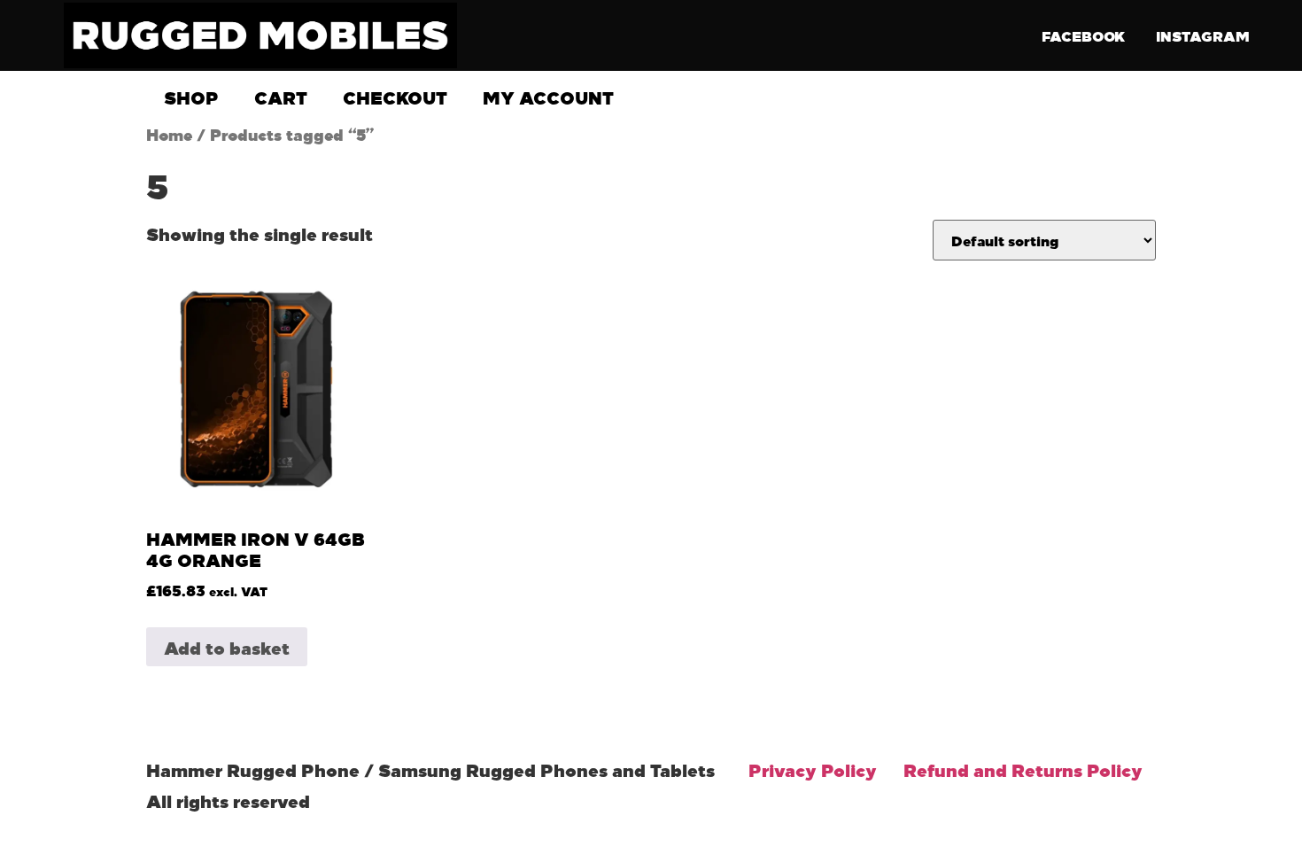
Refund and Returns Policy (1023, 769)
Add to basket (227, 647)
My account (548, 96)
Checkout (395, 96)
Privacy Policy (812, 769)
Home (169, 133)
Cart (280, 96)
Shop (191, 96)
